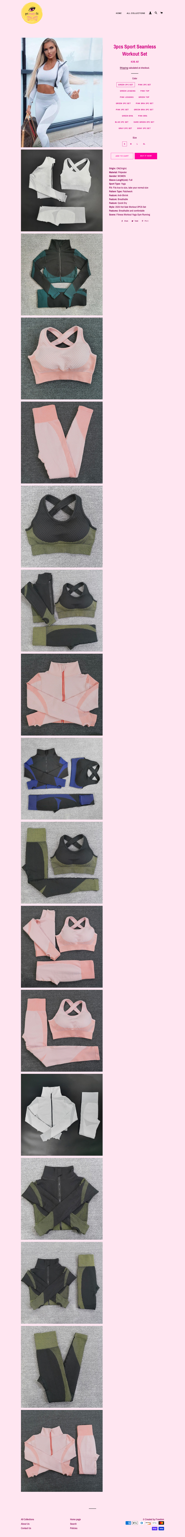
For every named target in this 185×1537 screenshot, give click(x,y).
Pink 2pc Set (144, 84)
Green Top (144, 97)
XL (144, 144)
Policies (73, 1528)
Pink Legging (127, 97)
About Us (25, 1523)
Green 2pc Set (125, 84)
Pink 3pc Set (122, 109)
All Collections (136, 13)
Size (135, 137)
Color (134, 78)
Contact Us (26, 1528)
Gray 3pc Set (144, 128)
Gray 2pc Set (125, 128)
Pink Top (144, 91)
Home (119, 13)
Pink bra (142, 116)
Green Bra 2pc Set (143, 109)
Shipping (124, 67)
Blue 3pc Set (122, 122)
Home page (75, 1519)
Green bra (127, 116)
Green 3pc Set (123, 103)
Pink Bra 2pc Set (144, 103)
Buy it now (146, 156)
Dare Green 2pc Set (144, 122)
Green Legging (127, 91)
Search (73, 1523)
